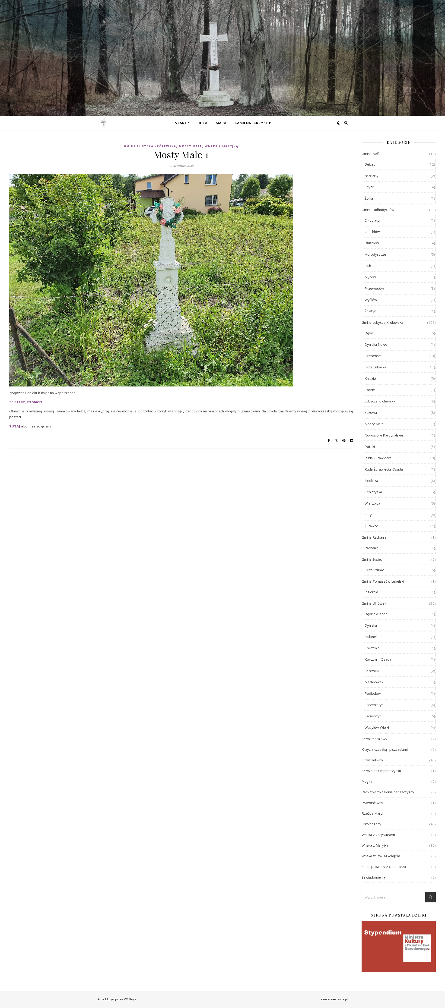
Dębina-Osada (376, 614)
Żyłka (369, 198)
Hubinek (371, 636)
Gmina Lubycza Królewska (150, 146)
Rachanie (372, 548)
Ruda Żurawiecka (378, 457)
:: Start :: (181, 122)
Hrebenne (373, 355)
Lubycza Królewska (380, 401)
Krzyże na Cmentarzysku (381, 770)
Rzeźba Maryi (372, 813)
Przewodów (374, 288)
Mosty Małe (190, 146)
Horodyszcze (375, 254)
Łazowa (371, 412)
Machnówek (374, 682)
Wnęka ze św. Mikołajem (381, 856)
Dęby (369, 333)
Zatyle (370, 514)
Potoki (370, 446)
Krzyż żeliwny (372, 760)
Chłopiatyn (373, 220)
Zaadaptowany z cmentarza (384, 866)
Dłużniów (372, 243)
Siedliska (371, 480)
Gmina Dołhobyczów (378, 209)
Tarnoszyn (373, 716)
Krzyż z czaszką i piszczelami (385, 749)
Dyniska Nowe (376, 344)
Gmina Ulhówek (374, 603)
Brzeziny (371, 175)
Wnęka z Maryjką (221, 146)
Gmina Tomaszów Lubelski (383, 581)
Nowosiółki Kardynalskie (384, 435)
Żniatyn (370, 311)
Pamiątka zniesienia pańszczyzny (388, 792)
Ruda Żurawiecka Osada (384, 469)
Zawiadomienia (373, 877)
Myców (370, 277)
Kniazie (370, 378)
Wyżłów (371, 299)
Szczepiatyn (374, 704)
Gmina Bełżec (372, 153)
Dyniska (371, 625)
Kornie (370, 389)
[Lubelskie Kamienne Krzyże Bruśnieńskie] (103, 123)
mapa (221, 122)
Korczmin (372, 648)
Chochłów (372, 231)
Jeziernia (371, 592)
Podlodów (373, 693)
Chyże (369, 187)
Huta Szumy (374, 570)
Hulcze (370, 265)
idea (203, 122)
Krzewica (372, 670)
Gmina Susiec (372, 559)
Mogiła (367, 781)
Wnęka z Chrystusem (378, 834)
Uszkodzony (371, 824)
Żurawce (371, 526)
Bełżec (370, 164)
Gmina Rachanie (374, 537)
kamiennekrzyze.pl (254, 122)
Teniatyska (373, 492)
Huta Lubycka (375, 367)
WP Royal (130, 999)
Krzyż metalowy (374, 738)
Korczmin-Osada (378, 659)
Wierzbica (372, 503)
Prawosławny (372, 802)
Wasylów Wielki (377, 727)
